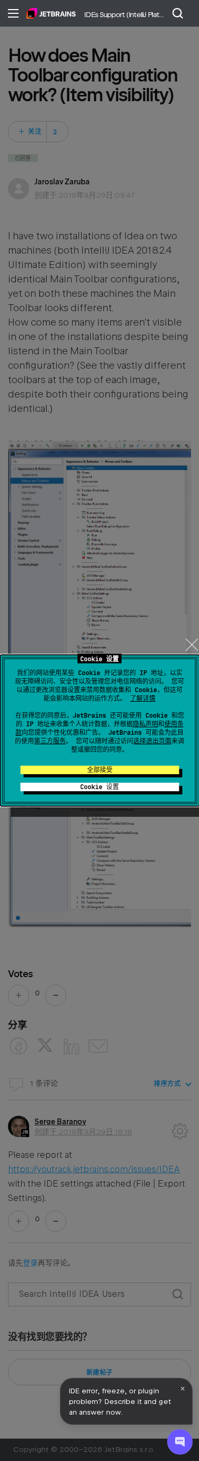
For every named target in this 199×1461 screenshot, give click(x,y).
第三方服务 (50, 741)
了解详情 (142, 698)
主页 (51, 13)
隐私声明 (145, 724)
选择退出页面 (152, 741)
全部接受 (100, 770)
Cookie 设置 (99, 787)
